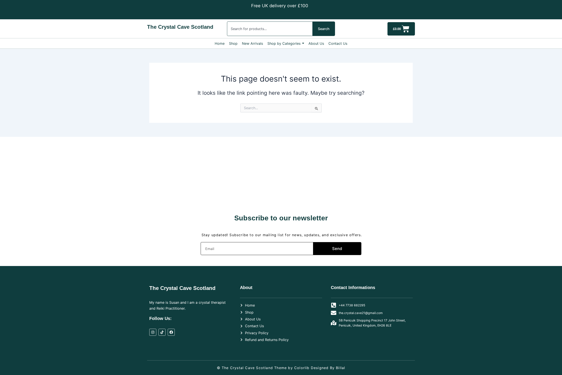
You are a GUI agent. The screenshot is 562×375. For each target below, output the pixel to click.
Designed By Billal (328, 368)
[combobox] (269, 28)
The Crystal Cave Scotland (180, 27)
